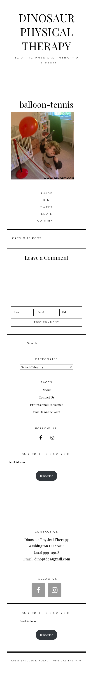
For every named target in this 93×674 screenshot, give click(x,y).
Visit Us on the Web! (46, 412)
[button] (46, 78)
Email (46, 213)
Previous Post (27, 238)
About (46, 390)
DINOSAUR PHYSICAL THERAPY (47, 32)
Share (46, 193)
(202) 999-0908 (46, 552)
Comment (46, 220)
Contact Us (46, 397)
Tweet (46, 207)
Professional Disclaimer (46, 405)
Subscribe (46, 476)
